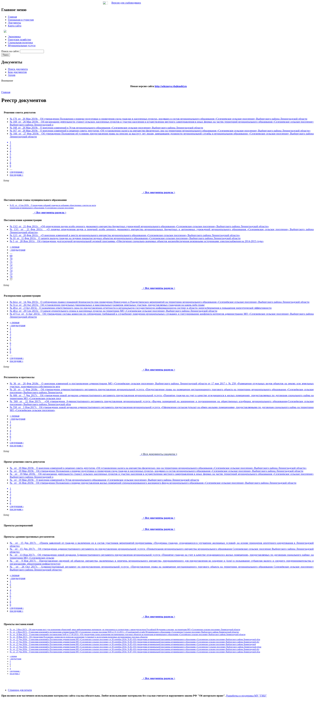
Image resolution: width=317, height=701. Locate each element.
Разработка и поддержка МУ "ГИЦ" (246, 695)
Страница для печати (20, 690)
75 (11, 273)
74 (11, 270)
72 (11, 264)
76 (11, 276)
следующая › (17, 172)
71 (11, 261)
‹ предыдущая (17, 249)
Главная (5, 92)
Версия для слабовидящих (126, 2)
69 (11, 255)
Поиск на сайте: (10, 51)
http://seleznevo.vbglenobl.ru (171, 86)
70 (11, 258)
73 (11, 267)
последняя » (16, 174)
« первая (14, 246)
